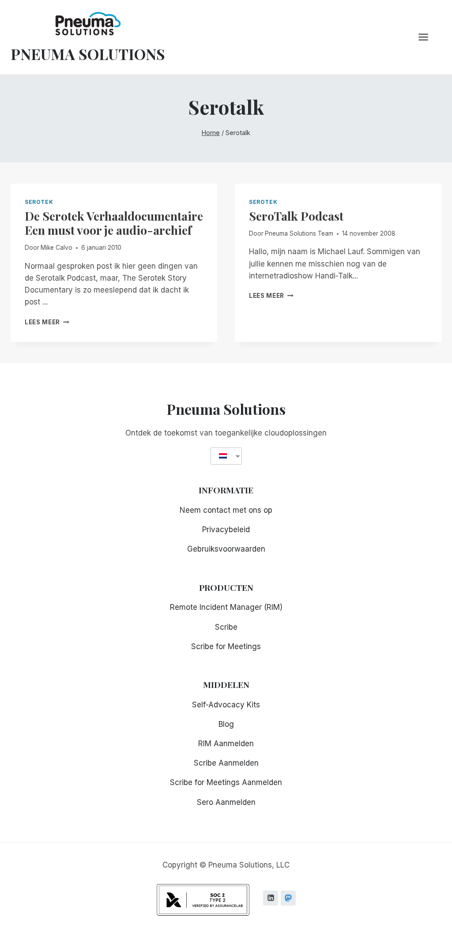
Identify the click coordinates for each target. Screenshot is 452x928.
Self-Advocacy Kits (226, 704)
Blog (226, 724)
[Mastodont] (288, 897)
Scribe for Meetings (226, 646)
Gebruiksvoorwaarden (226, 549)
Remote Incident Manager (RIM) (226, 607)
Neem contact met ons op (226, 510)
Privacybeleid (226, 529)
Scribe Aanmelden (226, 763)
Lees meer (47, 322)
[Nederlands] (223, 456)
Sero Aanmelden (226, 802)
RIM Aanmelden (226, 743)
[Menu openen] (427, 37)
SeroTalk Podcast (296, 216)
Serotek (39, 202)
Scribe (226, 627)
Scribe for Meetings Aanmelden (226, 782)
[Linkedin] (270, 897)
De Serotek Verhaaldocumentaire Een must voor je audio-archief (114, 223)
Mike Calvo (56, 247)
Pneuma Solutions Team (299, 233)
